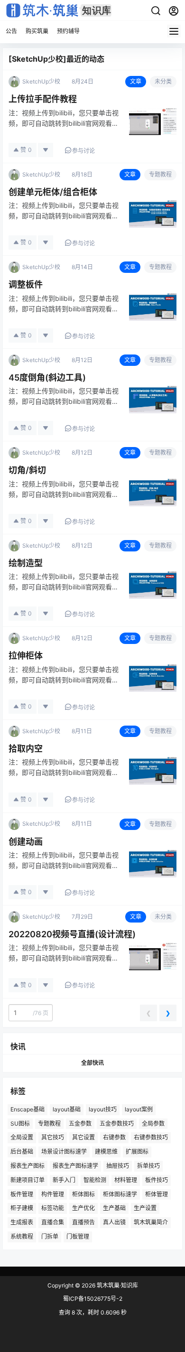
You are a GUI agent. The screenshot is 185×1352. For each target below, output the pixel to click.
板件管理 (21, 1193)
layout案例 (139, 1108)
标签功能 (52, 1208)
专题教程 (160, 174)
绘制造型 (26, 563)
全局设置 (21, 1137)
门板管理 (77, 1236)
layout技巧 (103, 1108)
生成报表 (21, 1222)
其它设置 (83, 1137)
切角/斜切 (27, 470)
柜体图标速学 (120, 1193)
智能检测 (94, 1179)
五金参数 (80, 1123)
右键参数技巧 (151, 1137)
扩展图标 (137, 1151)
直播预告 (83, 1222)
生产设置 (145, 1208)
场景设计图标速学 (64, 1151)
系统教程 (21, 1236)
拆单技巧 (148, 1165)
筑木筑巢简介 (151, 1222)
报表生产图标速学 (75, 1165)
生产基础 (114, 1208)
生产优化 (83, 1208)
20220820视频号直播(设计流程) (72, 934)
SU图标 (20, 1123)
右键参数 (114, 1137)
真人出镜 (114, 1222)
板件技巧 (156, 1179)
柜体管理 (156, 1193)
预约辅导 (68, 31)
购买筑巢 (37, 31)
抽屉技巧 (117, 1165)
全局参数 (153, 1123)
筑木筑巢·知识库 (116, 1285)
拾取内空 (26, 749)
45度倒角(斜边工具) (47, 377)
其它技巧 (52, 1137)
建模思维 (106, 1151)
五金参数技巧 (117, 1123)
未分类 (163, 81)
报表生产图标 (27, 1165)
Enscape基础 (27, 1108)
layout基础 (67, 1108)
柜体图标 (83, 1193)
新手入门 (64, 1179)
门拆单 (49, 1236)
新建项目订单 (27, 1179)
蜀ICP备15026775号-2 (92, 1298)
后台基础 (21, 1151)
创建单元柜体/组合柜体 (53, 192)
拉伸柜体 (26, 656)
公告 (11, 31)
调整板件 (26, 284)
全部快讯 (92, 1062)
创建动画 (26, 842)
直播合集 (52, 1222)
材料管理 (125, 1179)
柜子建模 (21, 1208)
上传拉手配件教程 (43, 99)
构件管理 (52, 1193)
